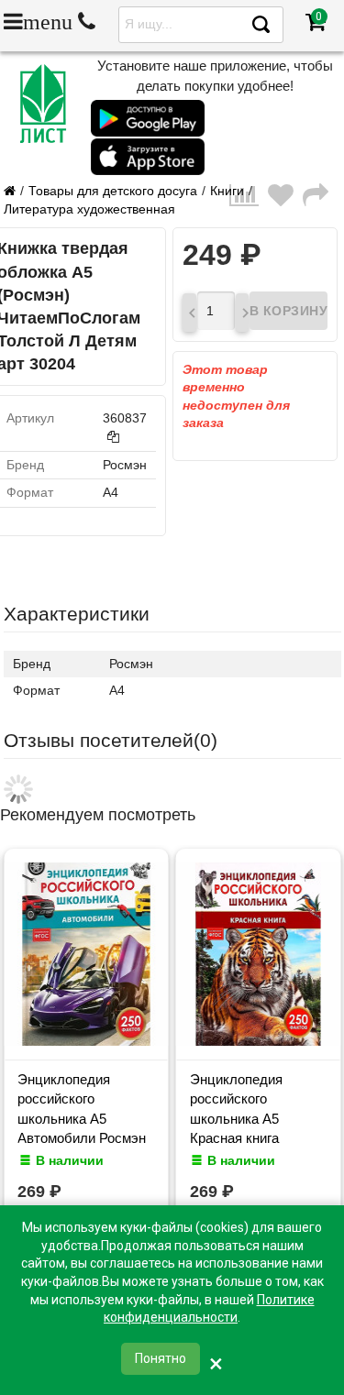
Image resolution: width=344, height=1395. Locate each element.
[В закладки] (285, 200)
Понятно (160, 1358)
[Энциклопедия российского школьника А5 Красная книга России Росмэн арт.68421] (258, 1041)
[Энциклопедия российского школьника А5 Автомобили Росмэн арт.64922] (86, 1041)
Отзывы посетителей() (110, 740)
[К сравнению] (248, 200)
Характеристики (77, 613)
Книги (227, 190)
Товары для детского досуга (112, 190)
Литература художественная (89, 209)
